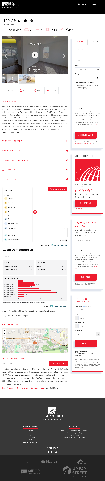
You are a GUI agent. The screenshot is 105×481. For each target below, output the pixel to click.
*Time (77, 74)
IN (17, 388)
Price (76, 314)
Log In (83, 4)
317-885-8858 (83, 190)
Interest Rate (79, 331)
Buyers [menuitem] (30, 433)
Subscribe (85, 277)
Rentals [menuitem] (30, 440)
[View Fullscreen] (4, 338)
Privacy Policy (78, 143)
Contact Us (81, 41)
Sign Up (93, 4)
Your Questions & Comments (84, 82)
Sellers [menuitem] (30, 435)
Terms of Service (87, 143)
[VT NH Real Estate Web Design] (75, 471)
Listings (11, 388)
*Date (76, 65)
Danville (34, 388)
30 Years (88, 306)
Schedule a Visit (94, 42)
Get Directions (59, 363)
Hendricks (25, 388)
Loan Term (78, 306)
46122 (41, 388)
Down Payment (80, 322)
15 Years (80, 309)
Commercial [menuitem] (30, 437)
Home (4, 388)
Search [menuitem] (30, 431)
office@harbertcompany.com (74, 437)
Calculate (86, 343)
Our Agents (78, 208)
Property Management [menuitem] (30, 442)
